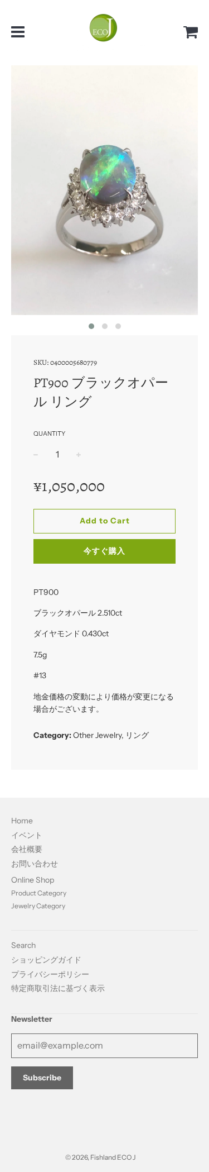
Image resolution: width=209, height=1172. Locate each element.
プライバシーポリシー (50, 974)
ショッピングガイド (46, 960)
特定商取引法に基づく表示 (58, 988)
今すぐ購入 (104, 551)
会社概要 (26, 849)
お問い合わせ (34, 864)
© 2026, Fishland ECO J (100, 1157)
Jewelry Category (38, 906)
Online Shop (32, 880)
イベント (26, 835)
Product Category (38, 893)
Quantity (49, 433)
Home (22, 821)
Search (23, 945)
